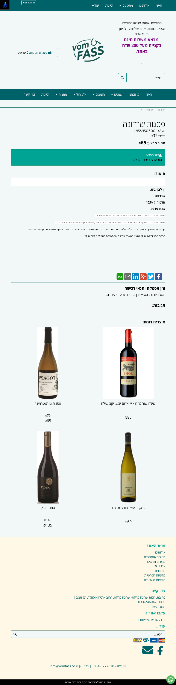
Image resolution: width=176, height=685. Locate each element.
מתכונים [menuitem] (127, 5)
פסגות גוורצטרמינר (48, 403)
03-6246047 (147, 602)
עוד (96, 5)
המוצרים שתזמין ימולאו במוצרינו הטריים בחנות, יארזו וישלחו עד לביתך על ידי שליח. (141, 43)
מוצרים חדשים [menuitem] (156, 561)
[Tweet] (150, 276)
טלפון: (161, 602)
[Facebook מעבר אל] (160, 653)
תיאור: (159, 173)
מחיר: (158, 136)
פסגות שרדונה (144, 124)
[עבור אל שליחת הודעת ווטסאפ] (170, 679)
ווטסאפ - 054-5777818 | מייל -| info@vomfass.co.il (88, 666)
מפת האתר (155, 546)
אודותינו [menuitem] (144, 5)
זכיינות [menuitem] (45, 94)
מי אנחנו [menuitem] (134, 94)
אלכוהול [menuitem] (81, 94)
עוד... (160, 626)
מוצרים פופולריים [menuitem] (154, 557)
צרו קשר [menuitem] (29, 94)
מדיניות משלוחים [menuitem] (154, 580)
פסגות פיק (48, 507)
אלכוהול (150, 110)
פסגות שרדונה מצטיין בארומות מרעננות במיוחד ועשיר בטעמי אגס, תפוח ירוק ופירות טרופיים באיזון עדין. (110, 222)
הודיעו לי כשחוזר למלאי (147, 160)
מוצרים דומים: (153, 321)
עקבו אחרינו (154, 613)
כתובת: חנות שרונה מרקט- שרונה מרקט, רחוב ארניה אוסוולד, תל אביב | (119, 597)
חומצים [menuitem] (100, 94)
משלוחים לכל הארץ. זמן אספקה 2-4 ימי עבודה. (135, 295)
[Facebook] (158, 276)
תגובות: (158, 305)
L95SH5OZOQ (145, 130)
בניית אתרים (70, 682)
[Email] (127, 276)
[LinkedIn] (135, 276)
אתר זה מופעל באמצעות (88, 682)
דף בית (161, 110)
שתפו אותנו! (146, 619)
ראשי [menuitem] (149, 94)
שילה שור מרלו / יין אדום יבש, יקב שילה (128, 403)
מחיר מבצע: (156, 143)
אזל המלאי (152, 155)
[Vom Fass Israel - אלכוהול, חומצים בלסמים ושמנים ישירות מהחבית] (88, 50)
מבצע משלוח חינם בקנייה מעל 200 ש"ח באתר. (141, 45)
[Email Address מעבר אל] (147, 653)
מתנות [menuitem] (62, 94)
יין (142, 110)
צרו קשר (158, 591)
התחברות (29, 2)
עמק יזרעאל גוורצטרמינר (128, 507)
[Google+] (143, 276)
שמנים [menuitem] (117, 94)
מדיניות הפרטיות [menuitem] (154, 575)
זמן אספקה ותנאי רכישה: (144, 288)
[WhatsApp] (120, 276)
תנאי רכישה (158, 606)
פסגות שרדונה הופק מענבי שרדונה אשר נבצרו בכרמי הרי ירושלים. (130, 215)
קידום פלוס (81, 682)
